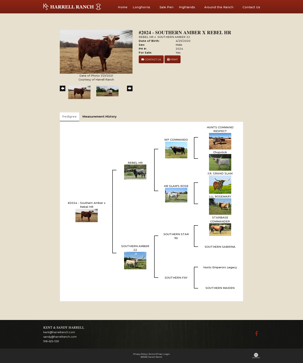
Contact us (152, 59)
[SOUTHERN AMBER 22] (135, 260)
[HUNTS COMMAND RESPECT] (220, 140)
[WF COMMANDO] (176, 149)
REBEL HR (146, 37)
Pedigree (69, 116)
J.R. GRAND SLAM (220, 173)
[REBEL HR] (135, 171)
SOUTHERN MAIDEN (220, 287)
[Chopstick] (220, 162)
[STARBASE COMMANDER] (220, 229)
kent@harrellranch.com (59, 332)
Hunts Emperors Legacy (220, 267)
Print (174, 59)
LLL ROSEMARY (220, 196)
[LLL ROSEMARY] (220, 206)
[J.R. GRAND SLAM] (220, 184)
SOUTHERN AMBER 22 (173, 37)
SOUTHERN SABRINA (220, 246)
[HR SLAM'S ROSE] (176, 194)
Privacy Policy (140, 354)
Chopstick (220, 152)
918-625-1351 (51, 341)
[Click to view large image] (96, 51)
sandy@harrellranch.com (60, 336)
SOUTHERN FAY (176, 277)
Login (167, 354)
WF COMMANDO (176, 139)
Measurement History (99, 116)
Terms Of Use (155, 354)
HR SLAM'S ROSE (176, 186)
